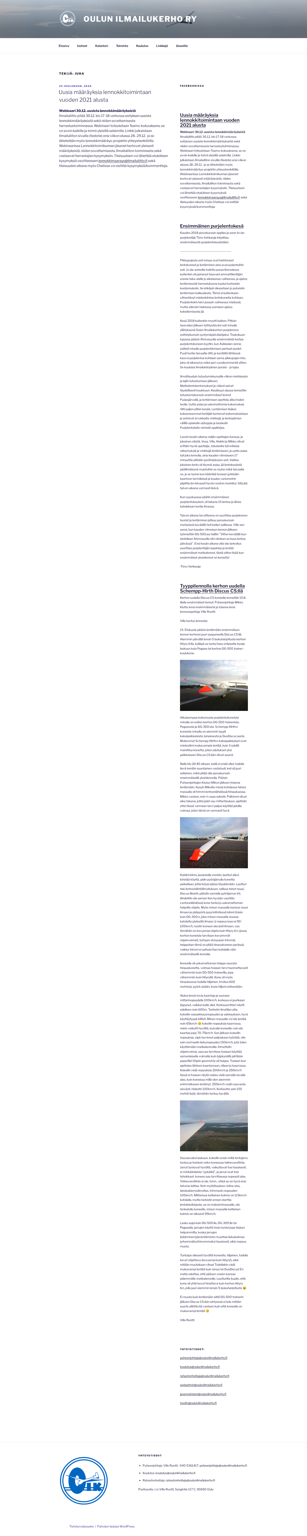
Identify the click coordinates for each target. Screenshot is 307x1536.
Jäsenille (182, 46)
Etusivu (64, 46)
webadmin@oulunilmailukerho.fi (201, 1385)
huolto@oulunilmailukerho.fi (198, 1403)
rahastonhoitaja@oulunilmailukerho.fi (204, 1376)
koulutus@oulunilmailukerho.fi (200, 1366)
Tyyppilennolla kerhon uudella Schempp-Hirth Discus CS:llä (212, 588)
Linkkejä (162, 46)
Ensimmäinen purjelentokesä (212, 226)
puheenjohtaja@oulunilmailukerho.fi (203, 1357)
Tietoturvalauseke (81, 1526)
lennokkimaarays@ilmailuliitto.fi (122, 161)
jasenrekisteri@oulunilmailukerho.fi (203, 1394)
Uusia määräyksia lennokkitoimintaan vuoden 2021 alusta (210, 120)
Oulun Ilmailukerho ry (140, 19)
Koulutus (142, 46)
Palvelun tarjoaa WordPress (115, 1526)
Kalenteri (101, 46)
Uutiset (82, 46)
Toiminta (122, 46)
